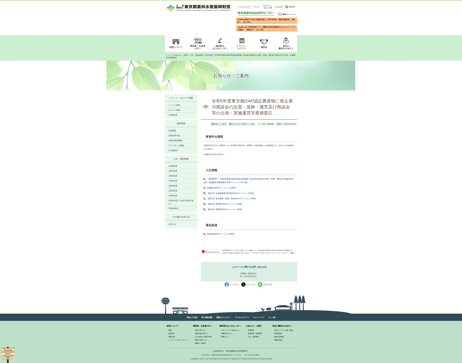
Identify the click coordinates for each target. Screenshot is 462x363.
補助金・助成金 (200, 343)
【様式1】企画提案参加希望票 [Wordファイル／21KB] (230, 193)
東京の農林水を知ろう (286, 47)
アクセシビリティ (242, 317)
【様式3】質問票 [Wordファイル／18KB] (224, 204)
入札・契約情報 (196, 55)
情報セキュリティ (223, 317)
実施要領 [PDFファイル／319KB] (221, 188)
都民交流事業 (279, 337)
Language (279, 7)
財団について (175, 47)
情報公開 (171, 337)
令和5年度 (209, 55)
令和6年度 (172, 176)
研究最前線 (278, 333)
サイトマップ (258, 317)
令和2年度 (172, 196)
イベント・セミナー (242, 47)
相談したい (225, 337)
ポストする (250, 284)
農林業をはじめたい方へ (220, 47)
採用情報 (181, 123)
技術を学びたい (200, 330)
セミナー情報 (174, 110)
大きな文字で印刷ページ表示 (243, 124)
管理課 (243, 273)
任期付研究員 (174, 136)
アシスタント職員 (176, 145)
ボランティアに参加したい (230, 330)
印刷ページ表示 (220, 124)
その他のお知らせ (181, 217)
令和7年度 (172, 171)
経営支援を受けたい (202, 333)
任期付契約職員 (175, 140)
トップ (168, 55)
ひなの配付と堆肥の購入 (203, 337)
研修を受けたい (226, 333)
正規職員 (172, 131)
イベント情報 (174, 105)
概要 (170, 330)
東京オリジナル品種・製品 (283, 330)
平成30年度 (173, 208)
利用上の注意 (191, 317)
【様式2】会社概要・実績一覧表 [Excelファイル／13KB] (231, 199)
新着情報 (251, 330)
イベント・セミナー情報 (181, 98)
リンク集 (272, 317)
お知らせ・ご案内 (180, 55)
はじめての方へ (245, 7)
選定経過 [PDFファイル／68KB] (220, 234)
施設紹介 (171, 333)
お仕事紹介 (173, 150)
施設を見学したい (201, 340)
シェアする (233, 284)
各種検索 (291, 7)
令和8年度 (172, 166)
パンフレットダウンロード (177, 340)
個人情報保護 (206, 317)
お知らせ (172, 224)
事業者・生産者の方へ (197, 47)
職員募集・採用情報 (255, 333)
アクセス (256, 7)
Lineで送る (267, 284)
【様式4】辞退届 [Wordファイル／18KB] (224, 209)
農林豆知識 (278, 340)
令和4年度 (172, 115)
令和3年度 (172, 191)
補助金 (264, 47)
